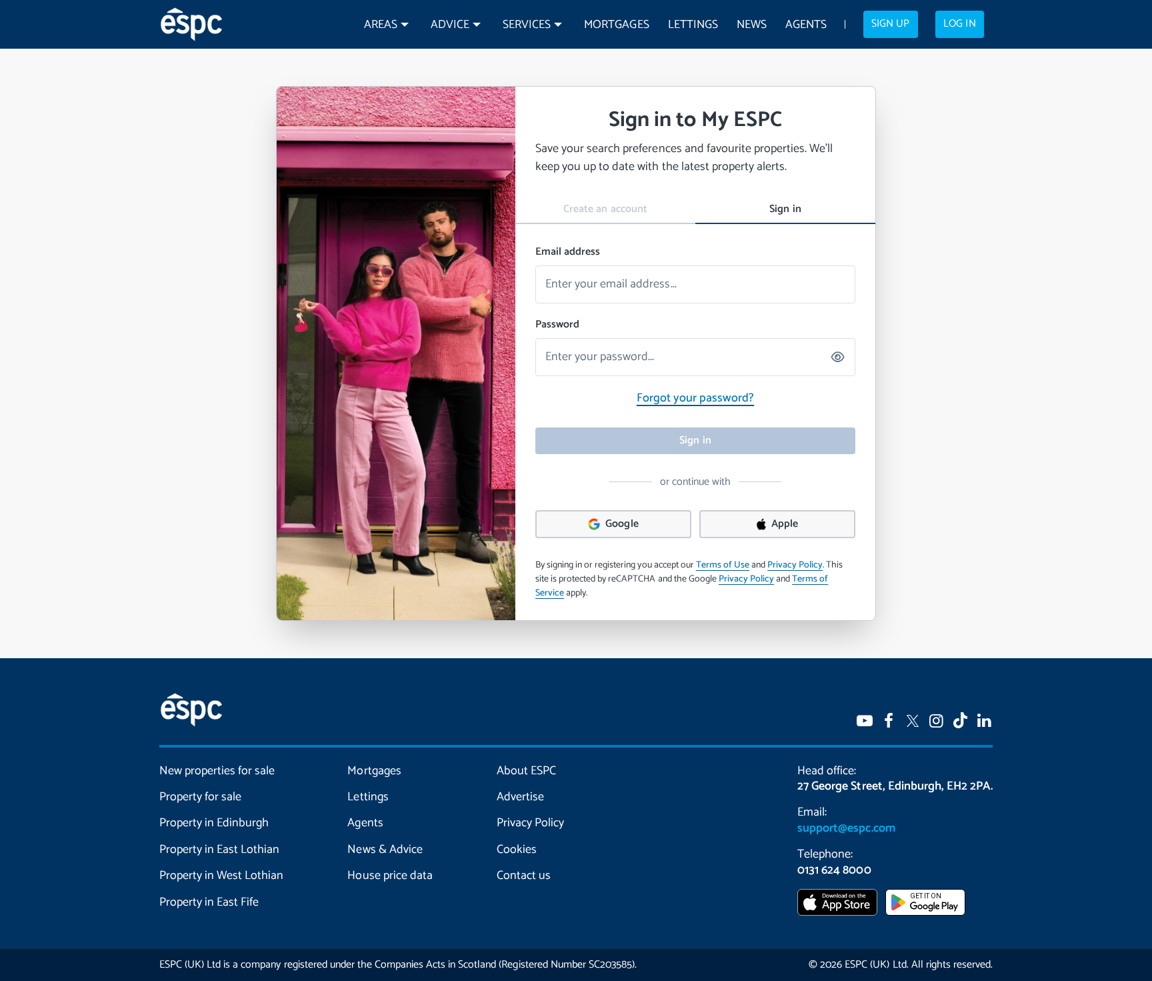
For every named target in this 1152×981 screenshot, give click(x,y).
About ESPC (526, 771)
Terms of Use (722, 565)
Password (557, 325)
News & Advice (384, 850)
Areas (380, 25)
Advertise (520, 797)
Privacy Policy (795, 565)
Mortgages (616, 25)
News (752, 25)
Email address (567, 252)
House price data (389, 876)
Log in (959, 24)
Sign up (890, 24)
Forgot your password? (695, 398)
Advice (450, 25)
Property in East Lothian (219, 850)
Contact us (524, 876)
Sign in (785, 209)
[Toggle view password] (838, 357)
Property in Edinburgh (214, 823)
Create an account (605, 209)
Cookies (517, 850)
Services (527, 25)
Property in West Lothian (221, 876)
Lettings (693, 25)
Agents (806, 25)
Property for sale (200, 797)
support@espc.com (846, 828)
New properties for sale (217, 771)
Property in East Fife (209, 902)
